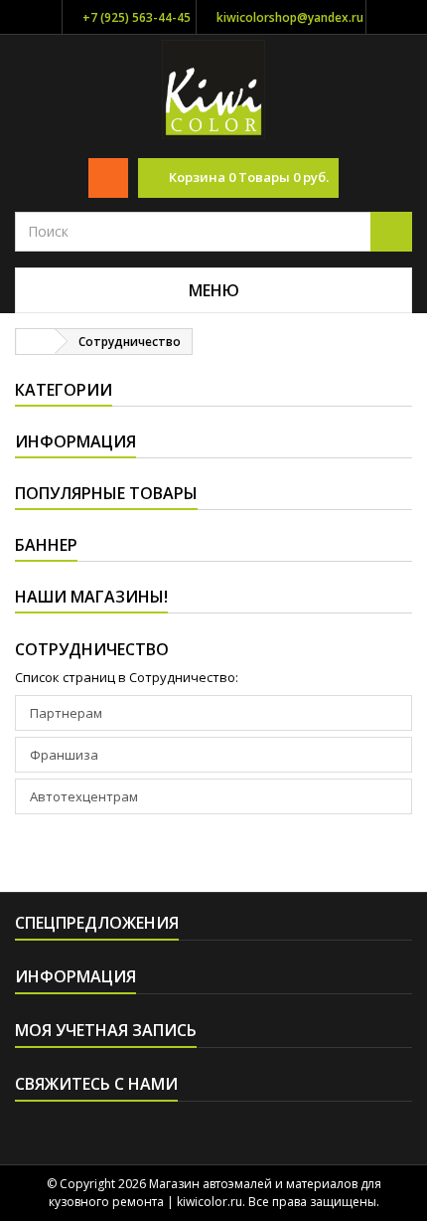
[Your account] (108, 178)
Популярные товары (106, 493)
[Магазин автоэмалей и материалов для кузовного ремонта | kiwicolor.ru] (214, 87)
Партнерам (66, 713)
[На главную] (36, 341)
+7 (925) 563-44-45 (136, 17)
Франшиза (64, 755)
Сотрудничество (92, 649)
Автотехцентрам (84, 796)
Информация (75, 441)
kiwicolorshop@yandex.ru (289, 17)
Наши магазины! (91, 597)
